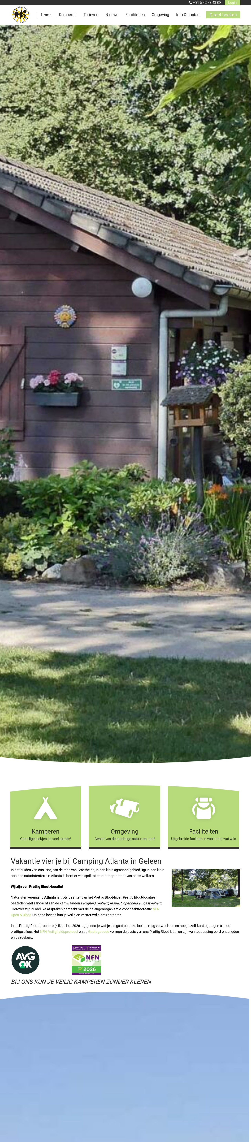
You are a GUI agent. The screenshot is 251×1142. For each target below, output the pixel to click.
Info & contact (188, 14)
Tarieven (91, 14)
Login (232, 2)
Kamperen (67, 14)
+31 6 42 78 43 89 (207, 2)
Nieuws (111, 14)
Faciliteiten (135, 14)
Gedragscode (98, 932)
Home (46, 15)
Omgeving (160, 14)
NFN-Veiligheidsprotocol (59, 932)
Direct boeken (223, 14)
